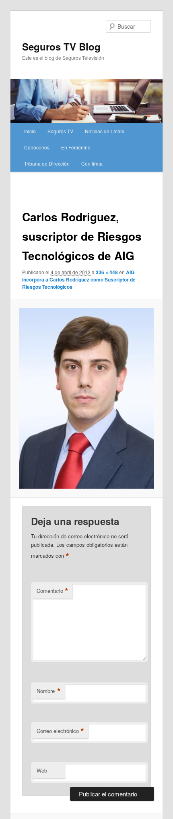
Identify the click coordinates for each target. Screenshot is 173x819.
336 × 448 (107, 272)
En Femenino (76, 147)
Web (42, 770)
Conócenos (36, 147)
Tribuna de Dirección (47, 163)
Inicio (30, 131)
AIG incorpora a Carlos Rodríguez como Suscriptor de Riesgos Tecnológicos (79, 279)
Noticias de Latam (104, 131)
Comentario (52, 590)
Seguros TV (60, 131)
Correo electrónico (60, 730)
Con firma (92, 163)
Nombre (49, 691)
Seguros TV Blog (61, 46)
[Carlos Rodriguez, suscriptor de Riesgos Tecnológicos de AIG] (86, 398)
